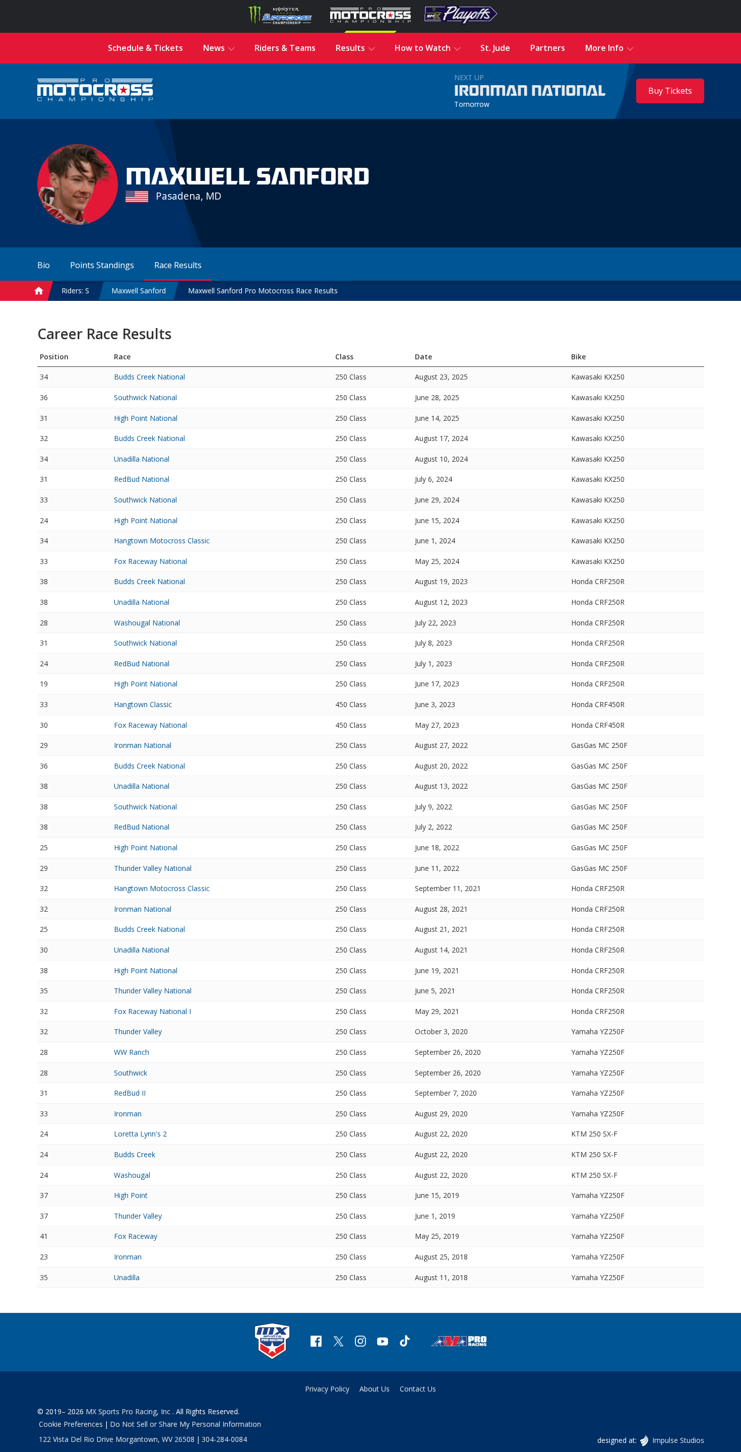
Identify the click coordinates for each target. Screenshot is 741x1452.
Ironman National (530, 91)
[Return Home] (95, 91)
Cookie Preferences (71, 1424)
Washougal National (147, 622)
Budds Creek (134, 1154)
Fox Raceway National (150, 561)
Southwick (130, 1073)
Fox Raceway (135, 1236)
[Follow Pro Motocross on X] (338, 1342)
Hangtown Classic (143, 704)
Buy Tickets (670, 90)
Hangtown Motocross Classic (162, 540)
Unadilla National (141, 459)
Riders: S (75, 290)
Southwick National (145, 397)
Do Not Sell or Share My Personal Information (185, 1424)
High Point (131, 1195)
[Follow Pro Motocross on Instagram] (360, 1342)
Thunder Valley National (153, 868)
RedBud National (141, 479)
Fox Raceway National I (152, 1011)
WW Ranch (131, 1052)
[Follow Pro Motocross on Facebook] (316, 1342)
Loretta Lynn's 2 (140, 1134)
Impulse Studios (678, 1440)
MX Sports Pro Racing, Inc (129, 1411)
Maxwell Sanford (138, 290)
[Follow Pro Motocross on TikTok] (405, 1342)
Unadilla (127, 1277)
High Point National (145, 418)
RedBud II (130, 1093)
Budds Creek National (149, 377)
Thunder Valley (138, 1031)
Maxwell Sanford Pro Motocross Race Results (263, 290)
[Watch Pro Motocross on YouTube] (383, 1342)
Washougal (132, 1175)
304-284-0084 (224, 1439)
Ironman (128, 1113)
